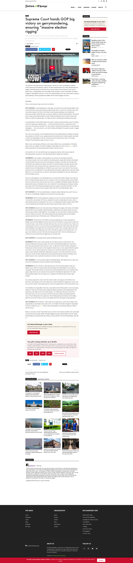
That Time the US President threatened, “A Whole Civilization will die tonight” (33, 452)
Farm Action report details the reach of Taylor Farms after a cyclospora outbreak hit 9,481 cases (70, 415)
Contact (56, 526)
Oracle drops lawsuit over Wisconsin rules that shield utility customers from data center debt (70, 452)
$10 (30, 353)
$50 (43, 353)
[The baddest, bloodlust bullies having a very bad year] (33, 403)
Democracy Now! (34, 46)
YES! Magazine (86, 531)
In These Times (86, 533)
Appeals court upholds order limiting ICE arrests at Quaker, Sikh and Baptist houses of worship (52, 451)
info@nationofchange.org (59, 555)
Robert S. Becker (95, 55)
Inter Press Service (87, 529)
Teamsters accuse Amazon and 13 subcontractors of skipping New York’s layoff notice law (70, 396)
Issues (72, 7)
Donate (94, 7)
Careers (56, 519)
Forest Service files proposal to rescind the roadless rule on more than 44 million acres (51, 411)
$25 (36, 353)
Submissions (57, 524)
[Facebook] (99, 1)
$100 (49, 353)
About (55, 515)
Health (45, 428)
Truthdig (85, 526)
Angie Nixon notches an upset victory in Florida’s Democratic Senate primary (69, 435)
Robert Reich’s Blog (87, 515)
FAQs (55, 522)
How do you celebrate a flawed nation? (69, 372)
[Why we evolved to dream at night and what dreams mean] (86, 61)
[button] (106, 7)
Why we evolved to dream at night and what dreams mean (99, 61)
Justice (27, 391)
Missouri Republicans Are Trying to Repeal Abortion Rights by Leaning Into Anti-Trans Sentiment (52, 396)
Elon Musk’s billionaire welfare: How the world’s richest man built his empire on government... (99, 71)
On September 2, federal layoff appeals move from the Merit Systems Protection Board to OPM (33, 395)
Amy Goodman (30, 43)
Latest (79, 7)
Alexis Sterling (95, 76)
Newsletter (28, 517)
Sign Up (100, 7)
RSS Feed (27, 526)
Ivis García (94, 86)
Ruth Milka (94, 47)
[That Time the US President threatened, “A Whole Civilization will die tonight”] (33, 444)
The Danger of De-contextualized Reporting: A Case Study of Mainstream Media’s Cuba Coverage (33, 431)
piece (71, 146)
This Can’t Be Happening (89, 517)
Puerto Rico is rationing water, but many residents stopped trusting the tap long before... (99, 81)
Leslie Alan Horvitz (96, 65)
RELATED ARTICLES (31, 379)
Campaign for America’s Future (90, 519)
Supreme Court (42, 360)
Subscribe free (33, 332)
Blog (26, 522)
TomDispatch (86, 522)
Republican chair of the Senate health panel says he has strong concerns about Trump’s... (99, 42)
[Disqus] (52, 482)
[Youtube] (106, 1)
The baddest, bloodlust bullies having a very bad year (99, 52)
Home (26, 515)
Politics (27, 15)
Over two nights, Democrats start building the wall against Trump (36, 373)
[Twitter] (104, 1)
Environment (46, 407)
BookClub (27, 524)
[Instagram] (101, 1)
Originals (86, 7)
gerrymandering (33, 360)
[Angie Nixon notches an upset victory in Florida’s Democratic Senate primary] (70, 425)
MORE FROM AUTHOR (43, 379)
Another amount (59, 353)
